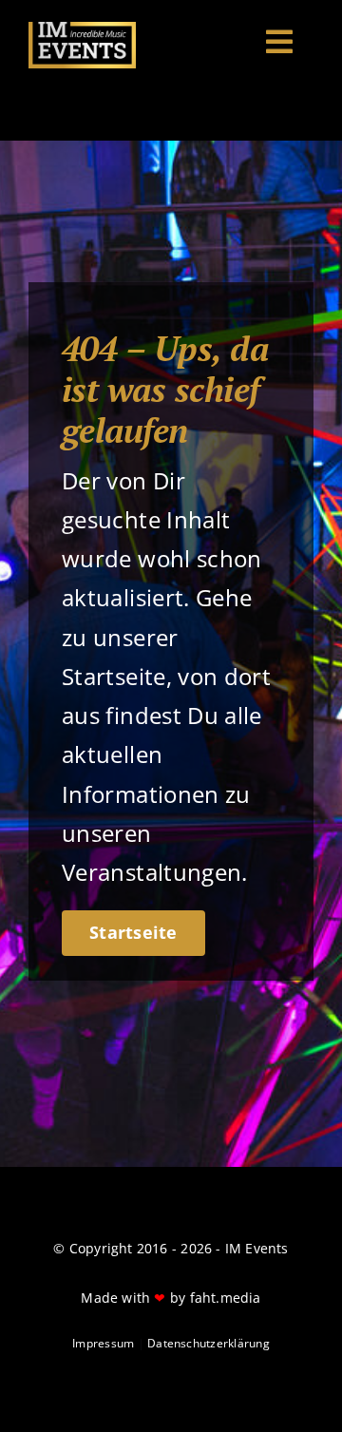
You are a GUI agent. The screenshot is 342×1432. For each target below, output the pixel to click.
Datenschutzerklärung (208, 1343)
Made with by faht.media (170, 1298)
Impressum (103, 1343)
